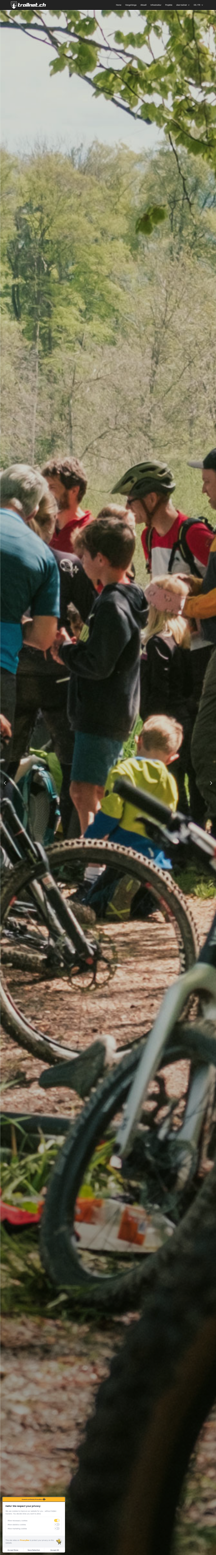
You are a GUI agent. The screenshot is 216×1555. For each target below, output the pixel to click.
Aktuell (143, 5)
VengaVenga (130, 5)
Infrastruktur (155, 5)
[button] (183, 5)
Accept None (13, 1550)
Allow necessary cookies (17, 1520)
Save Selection (34, 1550)
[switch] (57, 1520)
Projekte (168, 5)
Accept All (54, 1550)
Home (118, 5)
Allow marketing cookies (17, 1528)
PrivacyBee (24, 1540)
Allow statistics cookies (17, 1524)
